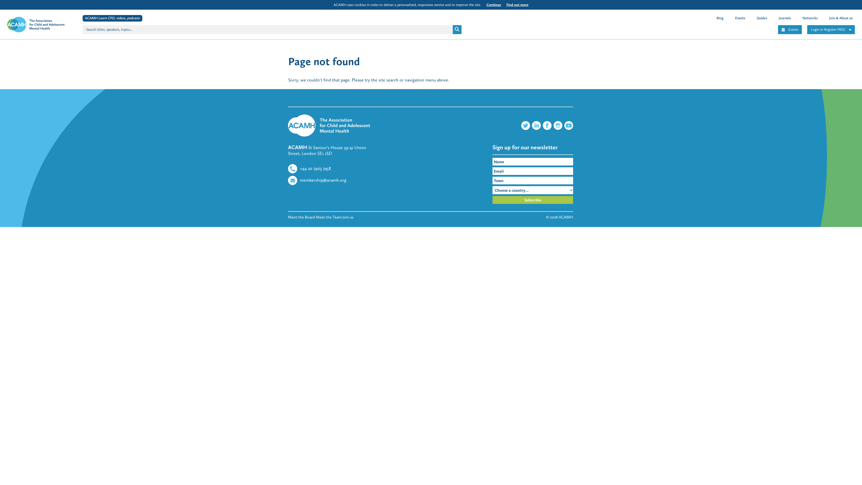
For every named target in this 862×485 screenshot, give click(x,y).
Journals (785, 18)
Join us (348, 217)
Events (793, 29)
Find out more (517, 5)
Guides (762, 18)
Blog (720, 18)
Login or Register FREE (828, 29)
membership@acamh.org (323, 180)
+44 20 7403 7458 (315, 168)
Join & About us (841, 18)
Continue (493, 5)
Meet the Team (329, 217)
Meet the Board (301, 217)
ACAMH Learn (112, 18)
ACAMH (566, 217)
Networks (810, 18)
